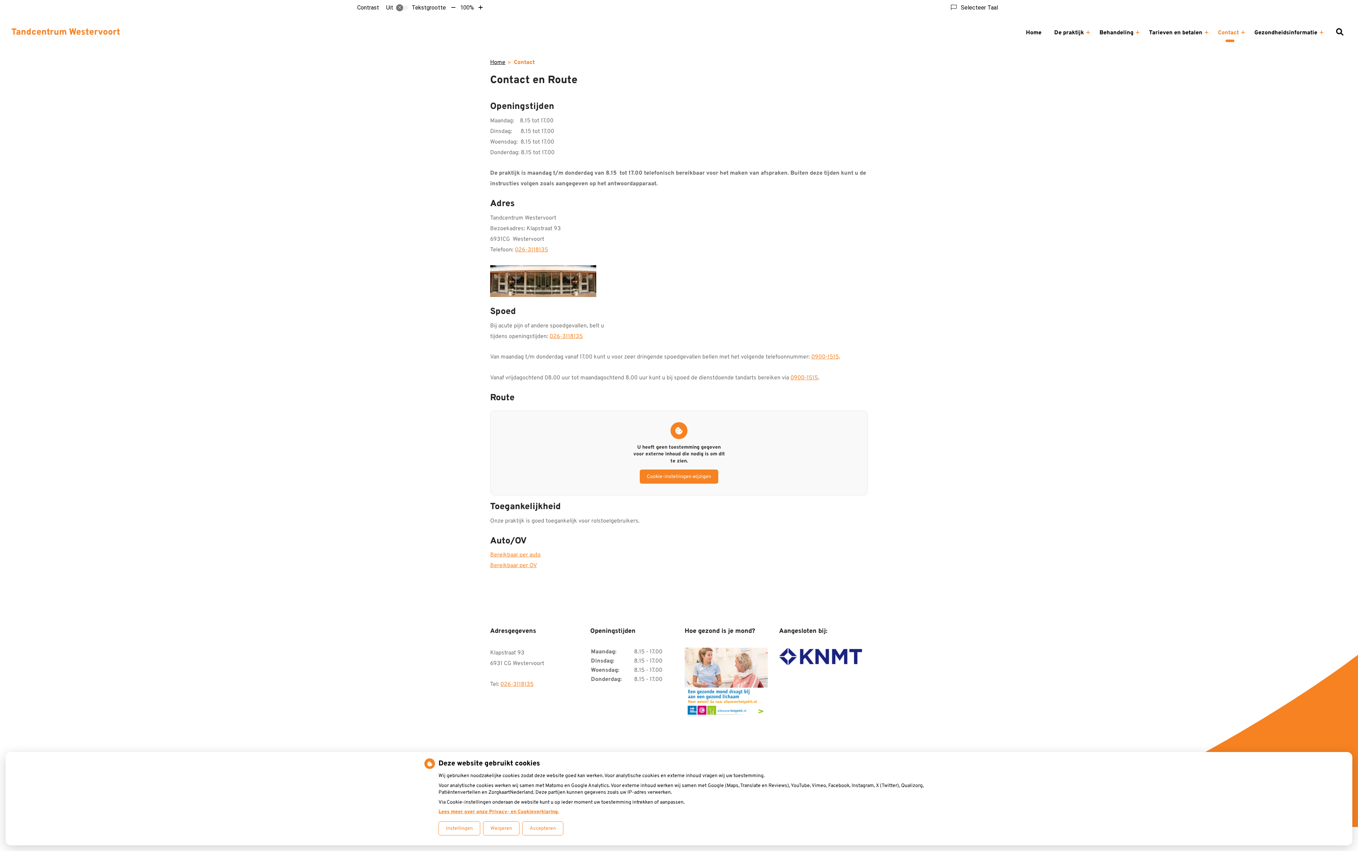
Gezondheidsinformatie (1285, 32)
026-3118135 (531, 249)
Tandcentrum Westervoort (65, 32)
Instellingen (459, 829)
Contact (1228, 32)
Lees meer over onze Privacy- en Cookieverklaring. (499, 812)
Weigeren (501, 829)
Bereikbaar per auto (515, 555)
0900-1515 (825, 357)
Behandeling (1116, 32)
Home (1033, 32)
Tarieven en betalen (1175, 32)
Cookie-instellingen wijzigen (679, 477)
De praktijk (1069, 32)
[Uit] (402, 7)
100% (467, 7)
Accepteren (543, 829)
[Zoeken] (1340, 33)
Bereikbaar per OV (513, 565)
